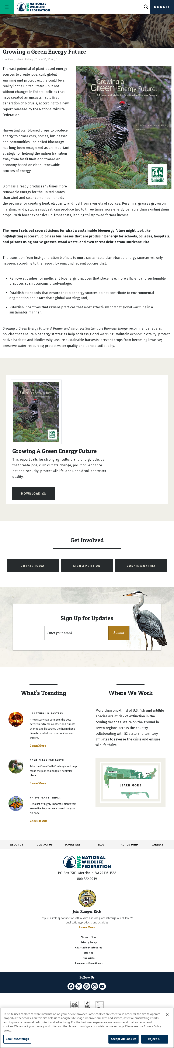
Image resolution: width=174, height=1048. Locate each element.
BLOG (101, 844)
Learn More (38, 745)
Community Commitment (88, 963)
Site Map (88, 952)
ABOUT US (16, 844)
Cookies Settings (17, 1039)
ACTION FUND (129, 844)
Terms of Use (88, 937)
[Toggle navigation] (7, 7)
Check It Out (38, 821)
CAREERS (157, 844)
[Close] (167, 1014)
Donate (162, 7)
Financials (89, 958)
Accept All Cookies (123, 1039)
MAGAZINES (72, 844)
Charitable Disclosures (88, 947)
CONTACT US (45, 844)
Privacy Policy (89, 942)
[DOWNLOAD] (33, 489)
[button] (118, 633)
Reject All (154, 1039)
